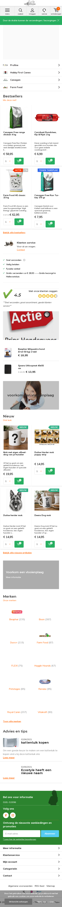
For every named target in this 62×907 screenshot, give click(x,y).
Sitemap (50, 886)
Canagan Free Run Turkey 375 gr (46, 196)
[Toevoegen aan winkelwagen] (19, 161)
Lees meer (9, 757)
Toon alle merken (12, 721)
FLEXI (17, 665)
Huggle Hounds (45, 665)
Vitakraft (45, 712)
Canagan (15, 79)
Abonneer (50, 833)
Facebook (6, 815)
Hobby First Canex (20, 72)
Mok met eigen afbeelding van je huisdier (14, 453)
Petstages (17, 688)
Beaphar (17, 619)
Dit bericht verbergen (18, 902)
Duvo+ (17, 642)
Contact (21, 249)
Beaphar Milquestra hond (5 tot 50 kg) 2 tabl (31, 350)
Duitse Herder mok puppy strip (44, 453)
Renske (45, 688)
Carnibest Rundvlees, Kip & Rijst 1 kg (45, 133)
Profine (14, 65)
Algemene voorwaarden (20, 886)
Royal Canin (17, 712)
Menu (7, 14)
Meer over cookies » (46, 902)
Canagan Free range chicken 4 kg (14, 133)
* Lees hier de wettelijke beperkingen (19, 839)
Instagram (13, 815)
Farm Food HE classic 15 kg (14, 196)
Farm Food (16, 87)
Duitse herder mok (12, 515)
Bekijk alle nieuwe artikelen (17, 552)
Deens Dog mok (42, 515)
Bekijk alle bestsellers (14, 232)
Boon (45, 619)
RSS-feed (39, 886)
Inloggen (32, 14)
